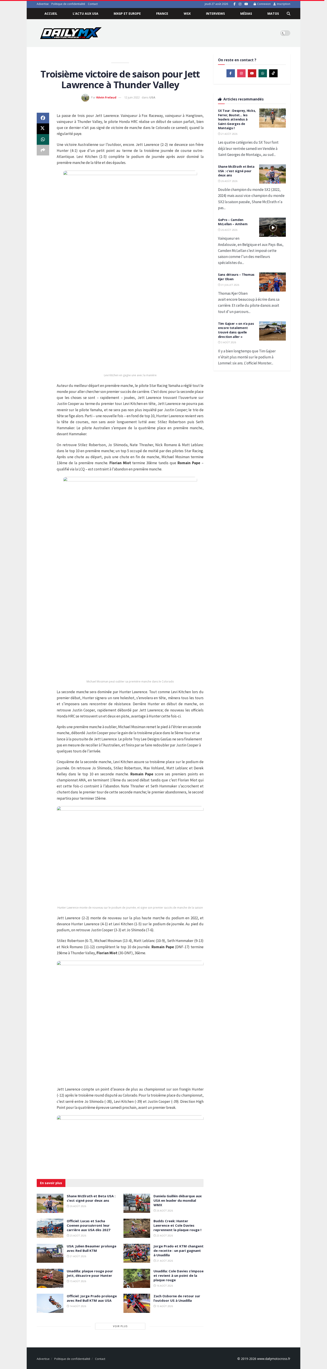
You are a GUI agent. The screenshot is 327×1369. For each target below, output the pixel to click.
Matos (273, 13)
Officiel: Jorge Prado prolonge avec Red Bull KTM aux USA (92, 1298)
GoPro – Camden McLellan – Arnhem (232, 222)
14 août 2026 (77, 1306)
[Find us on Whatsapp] (262, 73)
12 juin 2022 (132, 97)
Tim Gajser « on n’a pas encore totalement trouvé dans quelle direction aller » (236, 330)
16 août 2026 (164, 1285)
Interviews (215, 13)
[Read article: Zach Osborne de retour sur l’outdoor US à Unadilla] (136, 1303)
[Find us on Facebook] (235, 4)
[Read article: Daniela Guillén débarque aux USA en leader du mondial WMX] (136, 1203)
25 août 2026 (77, 1235)
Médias (246, 13)
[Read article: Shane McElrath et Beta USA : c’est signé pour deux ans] (50, 1203)
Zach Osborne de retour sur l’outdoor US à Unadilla (176, 1298)
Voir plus (120, 1326)
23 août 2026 (164, 1235)
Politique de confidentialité (68, 4)
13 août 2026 (164, 1306)
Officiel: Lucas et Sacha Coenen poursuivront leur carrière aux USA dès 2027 (88, 1225)
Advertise (43, 4)
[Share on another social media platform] (43, 150)
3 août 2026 (228, 342)
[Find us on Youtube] (246, 4)
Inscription (283, 4)
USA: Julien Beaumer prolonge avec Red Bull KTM (91, 1248)
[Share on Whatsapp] (43, 139)
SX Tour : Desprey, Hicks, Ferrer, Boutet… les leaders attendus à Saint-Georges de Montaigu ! (237, 119)
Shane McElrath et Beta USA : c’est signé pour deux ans (91, 1198)
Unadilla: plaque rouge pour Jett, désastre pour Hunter (90, 1273)
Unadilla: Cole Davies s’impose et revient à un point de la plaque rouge (178, 1275)
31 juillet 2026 (229, 284)
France (162, 13)
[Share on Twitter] (43, 128)
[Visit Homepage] (71, 33)
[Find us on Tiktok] (273, 73)
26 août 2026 (77, 1206)
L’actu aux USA (85, 13)
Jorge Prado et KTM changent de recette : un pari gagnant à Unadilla (178, 1250)
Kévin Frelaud (106, 97)
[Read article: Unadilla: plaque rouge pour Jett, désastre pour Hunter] (50, 1278)
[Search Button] (288, 13)
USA (152, 97)
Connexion (263, 4)
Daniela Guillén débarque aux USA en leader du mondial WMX (177, 1200)
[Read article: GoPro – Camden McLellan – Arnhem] (272, 227)
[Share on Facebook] (43, 118)
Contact (93, 4)
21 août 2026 (77, 1256)
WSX (187, 13)
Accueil (50, 13)
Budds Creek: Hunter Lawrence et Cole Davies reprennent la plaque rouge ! (177, 1225)
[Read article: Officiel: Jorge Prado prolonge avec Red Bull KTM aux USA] (50, 1303)
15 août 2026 (77, 1281)
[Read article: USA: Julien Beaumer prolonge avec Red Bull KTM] (50, 1253)
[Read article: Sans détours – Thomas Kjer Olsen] (272, 282)
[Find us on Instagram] (240, 4)
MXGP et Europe (127, 13)
